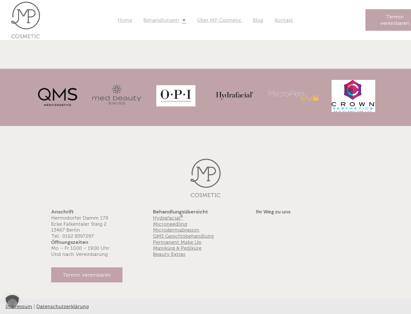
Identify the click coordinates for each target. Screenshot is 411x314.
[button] (86, 274)
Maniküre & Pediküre (177, 248)
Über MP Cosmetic (219, 20)
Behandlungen (161, 20)
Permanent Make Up (177, 242)
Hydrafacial (168, 218)
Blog (258, 20)
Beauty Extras (169, 254)
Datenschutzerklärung (62, 306)
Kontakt (284, 20)
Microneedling (170, 224)
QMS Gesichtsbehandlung (183, 236)
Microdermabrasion (176, 230)
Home (125, 20)
